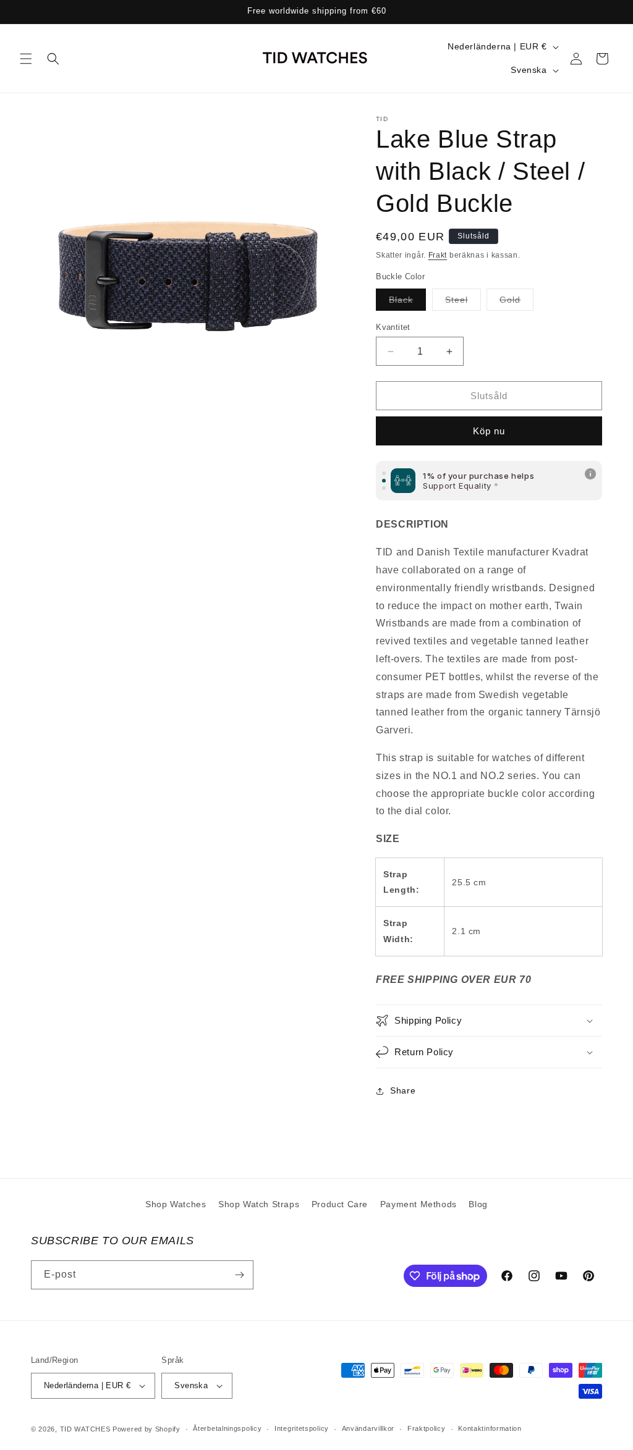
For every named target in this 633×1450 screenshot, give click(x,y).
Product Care (340, 1204)
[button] (26, 58)
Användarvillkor (368, 1428)
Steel (463, 302)
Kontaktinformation (490, 1428)
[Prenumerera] (239, 1274)
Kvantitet (393, 327)
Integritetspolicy (301, 1428)
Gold (516, 302)
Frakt (438, 255)
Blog (478, 1204)
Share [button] (402, 1090)
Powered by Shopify (147, 1429)
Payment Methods (418, 1204)
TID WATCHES (85, 1429)
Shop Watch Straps (258, 1204)
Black (407, 302)
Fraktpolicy (426, 1428)
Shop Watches (175, 1204)
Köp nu (489, 431)
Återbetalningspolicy (227, 1428)
